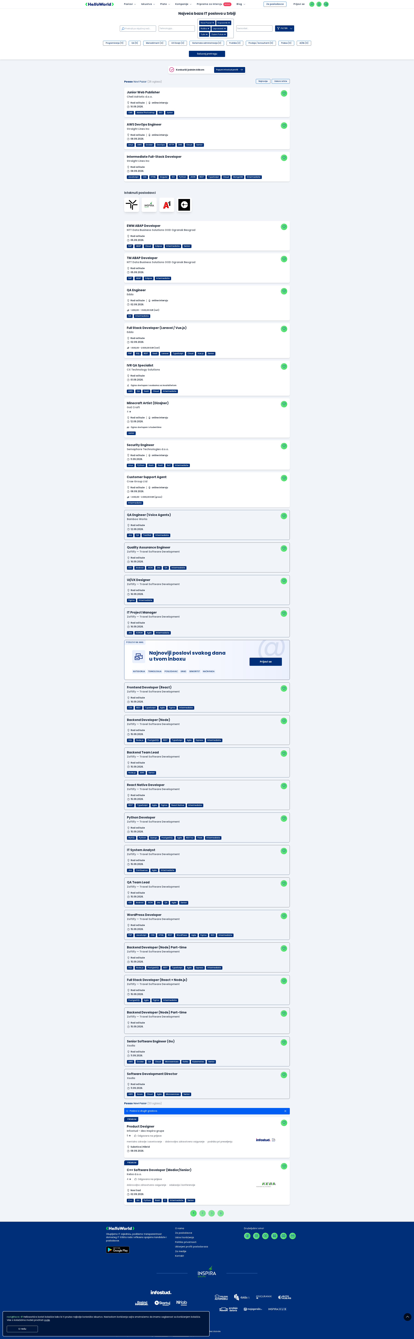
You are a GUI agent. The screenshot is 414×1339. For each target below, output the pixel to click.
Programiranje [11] (114, 43)
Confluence (142, 870)
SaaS (155, 353)
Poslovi (128, 4)
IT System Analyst (141, 850)
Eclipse (158, 246)
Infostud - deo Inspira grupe (145, 1131)
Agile (149, 632)
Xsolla (131, 1045)
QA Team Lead (138, 882)
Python (182, 177)
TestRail (147, 535)
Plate (163, 4)
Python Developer (141, 817)
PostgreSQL (153, 740)
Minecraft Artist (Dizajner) (148, 403)
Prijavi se (266, 662)
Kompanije (181, 4)
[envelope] (292, 1236)
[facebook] (247, 1236)
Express (199, 740)
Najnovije (263, 81)
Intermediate (253, 177)
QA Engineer (136, 290)
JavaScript (133, 177)
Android (139, 567)
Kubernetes (198, 1061)
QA (129, 316)
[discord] (283, 1236)
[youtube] (265, 1236)
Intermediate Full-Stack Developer (154, 157)
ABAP (138, 246)
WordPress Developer (144, 915)
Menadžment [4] (154, 43)
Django (153, 837)
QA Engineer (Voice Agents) (149, 515)
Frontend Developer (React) (149, 687)
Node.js (139, 740)
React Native (177, 805)
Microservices (172, 1061)
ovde (47, 1320)
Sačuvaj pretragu (207, 53)
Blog (239, 4)
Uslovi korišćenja (184, 1237)
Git (173, 177)
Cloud (189, 145)
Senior (199, 145)
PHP (130, 353)
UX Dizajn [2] (177, 43)
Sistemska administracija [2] (206, 43)
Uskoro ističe (280, 81)
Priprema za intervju (209, 4)
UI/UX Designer (138, 580)
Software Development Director (152, 1074)
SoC (169, 465)
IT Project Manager (142, 612)
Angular (164, 177)
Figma (131, 600)
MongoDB (238, 177)
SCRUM (139, 632)
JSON (192, 177)
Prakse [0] (286, 43)
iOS (130, 567)
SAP (130, 246)
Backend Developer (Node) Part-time (157, 947)
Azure (140, 1094)
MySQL (131, 837)
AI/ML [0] (304, 43)
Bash (151, 465)
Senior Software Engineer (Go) (151, 1041)
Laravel (165, 353)
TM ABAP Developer (142, 258)
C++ (130, 1200)
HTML (153, 177)
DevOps (161, 145)
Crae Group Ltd (137, 481)
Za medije (180, 1251)
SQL (138, 353)
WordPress (182, 935)
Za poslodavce (275, 4)
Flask (199, 837)
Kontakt (179, 1255)
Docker (149, 145)
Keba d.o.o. (134, 1174)
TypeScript (213, 177)
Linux (130, 145)
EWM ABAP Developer (143, 226)
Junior (170, 112)
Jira (130, 535)
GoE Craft (133, 407)
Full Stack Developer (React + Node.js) (157, 980)
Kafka (185, 1061)
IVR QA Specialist (140, 365)
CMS (130, 112)
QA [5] (134, 43)
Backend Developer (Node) (148, 720)
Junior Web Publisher (143, 92)
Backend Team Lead (143, 752)
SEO (161, 112)
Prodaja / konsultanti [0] (261, 43)
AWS (139, 145)
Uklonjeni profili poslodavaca (191, 1246)
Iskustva (146, 4)
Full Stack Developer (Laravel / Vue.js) (157, 328)
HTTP (171, 145)
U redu (22, 1328)
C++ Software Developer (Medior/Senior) (159, 1170)
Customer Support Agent (147, 477)
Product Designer (140, 1126)
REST (202, 177)
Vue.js (201, 353)
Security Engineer (140, 445)
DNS (180, 145)
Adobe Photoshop (146, 112)
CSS (145, 177)
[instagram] (256, 1236)
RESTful (189, 837)
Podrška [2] (234, 43)
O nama (179, 1228)
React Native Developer (145, 785)
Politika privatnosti (185, 1242)
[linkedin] (274, 1236)
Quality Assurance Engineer (148, 547)
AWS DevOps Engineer (144, 124)
